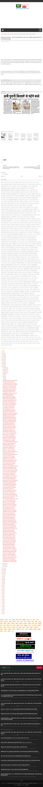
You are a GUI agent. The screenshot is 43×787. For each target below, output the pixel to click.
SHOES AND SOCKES (10, 316)
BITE (29, 201)
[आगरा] (18, 620)
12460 (5, 182)
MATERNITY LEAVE (34, 266)
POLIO (31, 289)
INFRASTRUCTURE (16, 253)
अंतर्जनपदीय (16, 339)
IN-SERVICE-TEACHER (30, 251)
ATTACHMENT (22, 195)
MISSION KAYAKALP (27, 270)
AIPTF (28, 188)
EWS (34, 234)
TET (11, 327)
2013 (3, 572)
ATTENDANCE (38, 195)
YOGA (5, 339)
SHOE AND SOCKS (31, 314)
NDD (18, 276)
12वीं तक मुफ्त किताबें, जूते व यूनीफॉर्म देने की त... (9, 423)
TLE (18, 327)
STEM (30, 320)
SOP (2, 320)
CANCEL (32, 207)
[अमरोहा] (8, 620)
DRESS (21, 228)
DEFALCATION (3, 224)
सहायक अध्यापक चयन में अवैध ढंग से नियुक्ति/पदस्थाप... (10, 471)
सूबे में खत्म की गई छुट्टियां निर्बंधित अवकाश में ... (9, 396)
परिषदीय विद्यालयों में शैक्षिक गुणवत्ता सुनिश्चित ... (9, 530)
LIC (1, 262)
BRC (17, 203)
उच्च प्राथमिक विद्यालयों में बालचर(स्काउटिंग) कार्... (9, 410)
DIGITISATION (3, 226)
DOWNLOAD (12, 228)
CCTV (23, 209)
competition (8, 216)
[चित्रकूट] (41, 621)
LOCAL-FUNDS (13, 262)
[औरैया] (35, 620)
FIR (15, 239)
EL (18, 232)
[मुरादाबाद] (15, 627)
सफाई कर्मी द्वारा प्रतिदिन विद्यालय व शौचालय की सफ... (10, 417)
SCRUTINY (13, 310)
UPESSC (10, 331)
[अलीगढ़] (15, 620)
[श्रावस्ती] (15, 629)
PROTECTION (31, 295)
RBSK (31, 297)
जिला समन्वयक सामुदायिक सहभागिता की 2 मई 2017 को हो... (10, 498)
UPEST (14, 331)
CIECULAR (38, 211)
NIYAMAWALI (13, 278)
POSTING (34, 289)
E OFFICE (36, 228)
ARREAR (29, 193)
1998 (3, 593)
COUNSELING (3, 220)
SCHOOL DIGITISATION (35, 306)
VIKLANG (36, 335)
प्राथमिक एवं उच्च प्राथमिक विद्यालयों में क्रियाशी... (9, 443)
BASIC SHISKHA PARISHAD (34, 199)
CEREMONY (35, 209)
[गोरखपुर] (30, 621)
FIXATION (22, 239)
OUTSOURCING (17, 283)
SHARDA (21, 312)
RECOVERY (12, 299)
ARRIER (37, 193)
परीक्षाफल (27, 341)
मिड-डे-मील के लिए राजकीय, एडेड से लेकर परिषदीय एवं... (10, 494)
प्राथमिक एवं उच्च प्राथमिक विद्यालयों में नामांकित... (9, 514)
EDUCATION (27, 230)
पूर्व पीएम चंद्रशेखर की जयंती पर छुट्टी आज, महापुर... (9, 540)
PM (18, 287)
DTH (30, 228)
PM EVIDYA (31, 287)
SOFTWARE (39, 318)
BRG (19, 203)
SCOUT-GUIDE (37, 308)
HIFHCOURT (7, 247)
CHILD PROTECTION (24, 211)
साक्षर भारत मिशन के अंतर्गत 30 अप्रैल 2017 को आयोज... (10, 470)
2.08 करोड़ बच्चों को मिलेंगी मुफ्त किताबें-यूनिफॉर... (9, 538)
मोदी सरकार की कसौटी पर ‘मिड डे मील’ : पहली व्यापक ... (10, 468)
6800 (2, 184)
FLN (26, 239)
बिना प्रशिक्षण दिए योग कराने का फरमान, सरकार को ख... (10, 393)
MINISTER (7, 270)
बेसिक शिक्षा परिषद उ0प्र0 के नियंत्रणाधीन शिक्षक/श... (10, 560)
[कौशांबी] (19, 621)
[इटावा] (21, 620)
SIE (30, 316)
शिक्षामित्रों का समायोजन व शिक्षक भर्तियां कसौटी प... (9, 437)
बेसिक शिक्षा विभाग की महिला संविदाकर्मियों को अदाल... (10, 467)
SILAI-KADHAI (38, 316)
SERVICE (7, 312)
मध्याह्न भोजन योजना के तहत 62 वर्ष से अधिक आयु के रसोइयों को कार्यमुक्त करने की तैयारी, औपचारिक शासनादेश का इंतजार (19, 713)
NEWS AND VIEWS (25, 276)
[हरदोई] (10, 631)
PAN (31, 283)
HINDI (26, 247)
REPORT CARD (15, 301)
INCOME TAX (36, 251)
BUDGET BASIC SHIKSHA (9, 205)
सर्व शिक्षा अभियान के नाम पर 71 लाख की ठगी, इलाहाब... (10, 561)
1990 (3, 602)
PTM (37, 295)
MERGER (39, 268)
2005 (3, 583)
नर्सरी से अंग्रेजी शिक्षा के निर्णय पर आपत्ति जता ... (9, 545)
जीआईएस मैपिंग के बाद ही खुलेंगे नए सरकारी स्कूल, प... (10, 510)
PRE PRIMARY (22, 291)
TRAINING (37, 327)
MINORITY (11, 270)
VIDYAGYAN (17, 335)
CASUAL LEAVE (12, 209)
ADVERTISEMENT (4, 188)
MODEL (20, 272)
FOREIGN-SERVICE (30, 239)
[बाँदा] (12, 625)
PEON (28, 285)
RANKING (20, 297)
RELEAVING (28, 299)
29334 (17, 182)
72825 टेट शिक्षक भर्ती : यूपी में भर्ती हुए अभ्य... (9, 407)
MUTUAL (12, 274)
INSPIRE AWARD (3, 255)
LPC (25, 262)
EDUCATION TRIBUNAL (33, 230)
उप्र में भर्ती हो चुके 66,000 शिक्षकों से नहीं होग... (9, 406)
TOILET (23, 327)
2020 (3, 362)
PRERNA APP (38, 291)
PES (39, 285)
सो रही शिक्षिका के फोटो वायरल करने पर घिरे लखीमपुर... (10, 511)
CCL (20, 209)
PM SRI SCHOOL (17, 289)
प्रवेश (7, 343)
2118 (3, 350)
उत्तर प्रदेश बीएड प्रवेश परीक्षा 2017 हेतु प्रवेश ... (9, 440)
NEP (21, 276)
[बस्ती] (5, 625)
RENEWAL (6, 301)
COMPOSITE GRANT (4, 218)
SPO (14, 320)
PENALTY (21, 285)
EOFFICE (25, 234)
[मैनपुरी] (21, 627)
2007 (3, 580)
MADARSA (2, 264)
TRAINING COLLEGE (4, 329)
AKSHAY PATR (32, 188)
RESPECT (31, 301)
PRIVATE (21, 293)
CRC (14, 220)
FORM (35, 239)
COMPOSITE (33, 216)
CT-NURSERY (23, 220)
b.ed (14, 197)
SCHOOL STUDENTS (4, 308)
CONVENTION (33, 218)
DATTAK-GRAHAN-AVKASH (25, 222)
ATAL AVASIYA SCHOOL (9, 195)
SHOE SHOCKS (37, 314)
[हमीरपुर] (7, 631)
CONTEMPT (28, 218)
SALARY (12, 304)
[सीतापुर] (36, 629)
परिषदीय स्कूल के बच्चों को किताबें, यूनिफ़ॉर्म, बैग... (9, 544)
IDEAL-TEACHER (32, 249)
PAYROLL (17, 285)
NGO (30, 276)
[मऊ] (33, 625)
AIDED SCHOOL (23, 188)
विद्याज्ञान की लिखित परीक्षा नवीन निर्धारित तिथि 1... (9, 503)
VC (19, 333)
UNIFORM (36, 329)
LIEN (4, 262)
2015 (3, 569)
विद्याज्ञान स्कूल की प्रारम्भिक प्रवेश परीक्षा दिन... (9, 513)
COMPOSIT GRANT (26, 216)
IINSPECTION (18, 251)
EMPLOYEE (5, 234)
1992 (3, 600)
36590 (26, 182)
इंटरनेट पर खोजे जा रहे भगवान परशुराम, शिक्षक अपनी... (10, 403)
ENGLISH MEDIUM (15, 234)
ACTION (14, 186)
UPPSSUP (20, 331)
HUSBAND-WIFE (23, 249)
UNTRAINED (3, 331)
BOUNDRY (9, 203)
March (4, 563)
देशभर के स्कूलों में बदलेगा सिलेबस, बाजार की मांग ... (9, 491)
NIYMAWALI (18, 278)
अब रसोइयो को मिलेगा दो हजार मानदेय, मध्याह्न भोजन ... (10, 477)
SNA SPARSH (35, 318)
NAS (19, 274)
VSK (24, 337)
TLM (20, 327)
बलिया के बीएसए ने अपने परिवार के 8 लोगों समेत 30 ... (10, 427)
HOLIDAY (31, 247)
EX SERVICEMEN (38, 234)
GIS (25, 241)
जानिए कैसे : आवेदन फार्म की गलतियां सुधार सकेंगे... (9, 473)
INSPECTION (31, 253)
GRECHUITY (19, 243)
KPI (8, 260)
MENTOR (35, 268)
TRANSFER (17, 329)
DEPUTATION (22, 224)
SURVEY (36, 322)
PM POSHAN (36, 287)
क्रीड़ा (40, 339)
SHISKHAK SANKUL (17, 314)
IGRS (14, 251)
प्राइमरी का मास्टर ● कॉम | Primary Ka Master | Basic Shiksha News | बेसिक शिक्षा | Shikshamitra (22, 783)
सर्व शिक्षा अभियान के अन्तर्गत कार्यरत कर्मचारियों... (9, 457)
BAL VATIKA (25, 197)
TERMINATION (7, 327)
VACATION (13, 333)
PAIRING (28, 283)
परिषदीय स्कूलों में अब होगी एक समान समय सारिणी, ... (9, 426)
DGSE (32, 224)
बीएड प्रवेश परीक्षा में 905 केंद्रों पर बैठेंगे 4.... (8, 464)
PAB (21, 283)
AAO (27, 184)
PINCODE (10, 287)
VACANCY (9, 333)
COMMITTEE (3, 216)
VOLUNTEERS (18, 337)
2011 (3, 575)
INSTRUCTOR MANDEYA (23, 255)
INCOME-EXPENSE (4, 253)
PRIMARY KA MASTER (15, 293)
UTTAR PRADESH (3, 333)
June (3, 376)
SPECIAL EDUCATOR (9, 320)
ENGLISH (9, 234)
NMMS (22, 278)
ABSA (40, 184)
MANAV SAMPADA (34, 264)
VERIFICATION (25, 333)
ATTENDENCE (3, 197)
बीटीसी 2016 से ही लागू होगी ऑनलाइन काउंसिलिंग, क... (10, 521)
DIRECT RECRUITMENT (22, 226)
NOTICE (36, 278)
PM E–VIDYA (26, 287)
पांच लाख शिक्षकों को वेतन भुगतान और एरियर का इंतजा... (10, 383)
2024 (3, 356)
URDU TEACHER (33, 331)
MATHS (2, 268)
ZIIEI (10, 339)
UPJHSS (17, 331)
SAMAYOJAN (25, 304)
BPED (13, 203)
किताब (33, 339)
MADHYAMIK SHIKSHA (9, 264)
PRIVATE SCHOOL (26, 293)
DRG (23, 228)
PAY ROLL (9, 285)
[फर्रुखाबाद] (22, 623)
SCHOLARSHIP (15, 306)
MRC (32, 272)
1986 (3, 605)
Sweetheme (27, 784)
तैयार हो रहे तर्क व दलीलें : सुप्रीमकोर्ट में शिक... (9, 381)
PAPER (34, 283)
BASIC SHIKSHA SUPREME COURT (23, 199)
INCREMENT (10, 253)
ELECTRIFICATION (36, 232)
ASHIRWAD (3, 195)
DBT (30, 222)
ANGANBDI (27, 190)
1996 (3, 596)
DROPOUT (27, 228)
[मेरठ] (18, 627)
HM (28, 247)
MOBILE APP (16, 272)
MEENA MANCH (26, 268)
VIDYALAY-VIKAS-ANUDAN (24, 335)
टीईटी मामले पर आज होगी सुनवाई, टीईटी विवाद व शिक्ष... (10, 420)
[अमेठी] (11, 620)
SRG (23, 320)
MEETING (31, 268)
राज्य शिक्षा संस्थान (29, 343)
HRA (17, 249)
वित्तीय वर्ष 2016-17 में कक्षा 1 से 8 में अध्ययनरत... (9, 450)
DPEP (18, 228)
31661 (23, 182)
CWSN (10, 222)
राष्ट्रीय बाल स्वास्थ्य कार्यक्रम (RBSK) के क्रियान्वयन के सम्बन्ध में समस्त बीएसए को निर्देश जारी (15, 765)
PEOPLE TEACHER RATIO (34, 285)
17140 (14, 182)
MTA (5, 274)
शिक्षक (2, 345)
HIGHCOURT (12, 247)
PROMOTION (32, 293)
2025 (3, 355)
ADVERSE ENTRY (34, 186)
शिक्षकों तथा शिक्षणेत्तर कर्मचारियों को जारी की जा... (9, 411)
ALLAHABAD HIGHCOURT (5, 190)
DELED (13, 224)
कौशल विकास (36, 339)
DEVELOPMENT (27, 224)
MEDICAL (11, 268)
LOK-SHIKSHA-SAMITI (20, 262)
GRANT (6, 243)
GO (27, 241)
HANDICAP (39, 243)
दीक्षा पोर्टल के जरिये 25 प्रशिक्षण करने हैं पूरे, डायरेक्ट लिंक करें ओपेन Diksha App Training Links (16, 742)
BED (8, 201)
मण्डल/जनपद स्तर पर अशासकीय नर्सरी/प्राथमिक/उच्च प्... (10, 454)
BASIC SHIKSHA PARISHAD (13, 199)
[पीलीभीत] (10, 623)
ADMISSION (25, 186)
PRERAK (34, 291)
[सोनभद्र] (3, 631)
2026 (3, 353)
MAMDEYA (28, 264)
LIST (6, 262)
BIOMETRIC (21, 201)
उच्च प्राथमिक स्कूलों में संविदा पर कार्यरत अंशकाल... (9, 487)
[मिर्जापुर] (6, 627)
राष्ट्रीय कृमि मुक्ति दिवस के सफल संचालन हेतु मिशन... (10, 484)
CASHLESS (36, 207)
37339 (29, 182)
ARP (26, 193)
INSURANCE (29, 255)
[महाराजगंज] (41, 625)
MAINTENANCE (23, 264)
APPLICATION (8, 193)
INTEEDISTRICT (35, 255)
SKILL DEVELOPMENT (4, 318)
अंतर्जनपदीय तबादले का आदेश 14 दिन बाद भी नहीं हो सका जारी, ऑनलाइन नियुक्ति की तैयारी (14, 769)
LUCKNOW (28, 262)
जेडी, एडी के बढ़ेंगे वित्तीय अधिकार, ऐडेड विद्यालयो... (9, 463)
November (4, 369)
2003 (3, 586)
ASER (39, 193)
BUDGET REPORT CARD (24, 205)
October (4, 370)
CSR (17, 220)
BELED (15, 201)
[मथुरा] (36, 625)
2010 (3, 576)
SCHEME (10, 306)
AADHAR (18, 184)
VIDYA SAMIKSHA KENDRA (5, 335)
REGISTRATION (23, 299)
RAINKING (14, 297)
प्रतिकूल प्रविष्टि (3, 343)
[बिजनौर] (23, 625)
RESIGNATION (26, 301)
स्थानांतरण (10, 345)
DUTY (33, 228)
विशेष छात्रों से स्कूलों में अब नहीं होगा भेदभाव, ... (9, 488)
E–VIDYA (7, 230)
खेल (1, 341)
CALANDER (24, 207)
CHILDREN (30, 211)
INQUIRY (26, 253)
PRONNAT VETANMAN (12, 295)
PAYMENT (13, 285)
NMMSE (26, 278)
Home (2, 34)
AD (17, 186)
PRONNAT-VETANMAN (20, 295)
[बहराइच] (9, 625)
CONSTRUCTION (23, 218)
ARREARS (33, 193)
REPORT (10, 301)
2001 (3, 589)
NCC (4, 276)
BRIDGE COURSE (24, 203)
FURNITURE (14, 241)
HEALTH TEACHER (38, 245)
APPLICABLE (3, 193)
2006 (3, 582)
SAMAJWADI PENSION (18, 304)
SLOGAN (10, 318)
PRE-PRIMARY (27, 291)
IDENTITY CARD (3, 251)
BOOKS (5, 34)
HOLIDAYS (36, 247)
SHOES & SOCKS (3, 316)
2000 (3, 590)
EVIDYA (31, 234)
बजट (13, 343)
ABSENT (6, 186)
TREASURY (21, 329)
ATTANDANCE (27, 195)
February (4, 564)
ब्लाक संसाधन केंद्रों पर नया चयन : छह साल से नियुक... (10, 550)
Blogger (19, 784)
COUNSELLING (9, 220)
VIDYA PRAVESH (30, 333)
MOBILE (11, 272)
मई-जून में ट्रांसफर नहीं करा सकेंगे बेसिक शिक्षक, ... (9, 554)
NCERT (7, 276)
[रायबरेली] (29, 627)
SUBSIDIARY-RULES (13, 322)
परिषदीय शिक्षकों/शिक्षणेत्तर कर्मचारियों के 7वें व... (9, 453)
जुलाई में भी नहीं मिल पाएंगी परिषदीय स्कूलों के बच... (9, 401)
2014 (3, 570)
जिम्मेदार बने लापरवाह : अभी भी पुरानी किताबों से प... (9, 493)
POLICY (28, 289)
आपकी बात (23, 339)
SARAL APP (39, 304)
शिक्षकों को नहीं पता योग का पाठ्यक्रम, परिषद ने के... (9, 404)
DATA (19, 222)
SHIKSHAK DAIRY (38, 312)
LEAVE (36, 260)
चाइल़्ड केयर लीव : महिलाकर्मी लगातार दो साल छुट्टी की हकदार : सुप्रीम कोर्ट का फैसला (14, 746)
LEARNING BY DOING (15, 260)
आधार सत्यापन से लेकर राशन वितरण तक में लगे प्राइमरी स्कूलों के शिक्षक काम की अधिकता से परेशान (16, 755)
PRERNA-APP (3, 293)
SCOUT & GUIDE (18, 308)
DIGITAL (38, 224)
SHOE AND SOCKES (24, 314)
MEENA (15, 268)
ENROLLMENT (21, 234)
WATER (27, 337)
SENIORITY (3, 312)
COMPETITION (13, 216)
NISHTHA (8, 278)
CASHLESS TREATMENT (5, 209)
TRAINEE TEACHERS (31, 327)
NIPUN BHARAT (3, 278)
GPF (35, 241)
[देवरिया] (6, 623)
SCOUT (13, 308)
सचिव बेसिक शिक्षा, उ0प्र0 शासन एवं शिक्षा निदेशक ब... (10, 414)
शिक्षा (4, 345)
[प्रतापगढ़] (14, 623)
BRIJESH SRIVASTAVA (31, 203)
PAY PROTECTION (4, 285)
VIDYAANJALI (13, 335)
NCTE (16, 276)
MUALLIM (8, 274)
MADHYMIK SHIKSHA (17, 264)
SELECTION (29, 310)
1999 (3, 592)
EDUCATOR (12, 232)
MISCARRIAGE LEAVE (19, 270)
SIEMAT (33, 316)
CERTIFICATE (3, 211)
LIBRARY (39, 260)
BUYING (17, 207)
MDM (5, 268)
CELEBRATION (27, 209)
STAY (27, 320)
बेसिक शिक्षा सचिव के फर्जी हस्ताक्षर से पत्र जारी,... (9, 391)
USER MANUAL (39, 331)
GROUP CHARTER (25, 243)
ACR (11, 186)
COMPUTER (10, 218)
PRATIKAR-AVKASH (9, 291)
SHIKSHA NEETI (32, 312)
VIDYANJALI (32, 335)
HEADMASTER (19, 245)
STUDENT (2, 322)
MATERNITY (28, 266)
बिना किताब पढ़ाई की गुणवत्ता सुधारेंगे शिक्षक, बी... (9, 517)
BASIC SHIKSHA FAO (4, 199)
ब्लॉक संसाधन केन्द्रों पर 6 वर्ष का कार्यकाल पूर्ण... (9, 558)
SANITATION (30, 304)
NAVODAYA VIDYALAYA (31, 274)
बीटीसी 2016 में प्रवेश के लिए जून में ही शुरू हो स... (9, 518)
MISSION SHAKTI (4, 272)
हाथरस (12, 631)
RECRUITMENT (17, 299)
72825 (11, 184)
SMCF (31, 318)
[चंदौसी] (37, 621)
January (4, 566)
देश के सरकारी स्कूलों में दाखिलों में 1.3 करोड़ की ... (9, 535)
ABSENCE (2, 186)
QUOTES (6, 297)
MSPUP (2, 274)
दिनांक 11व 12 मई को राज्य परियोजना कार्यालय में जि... (10, 433)
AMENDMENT (17, 190)
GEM (18, 241)
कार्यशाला (30, 339)
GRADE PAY (39, 241)
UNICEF (33, 329)
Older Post (40, 176)
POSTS (38, 289)
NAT (21, 274)
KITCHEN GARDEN (4, 260)
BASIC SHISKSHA (4, 201)
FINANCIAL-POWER (11, 239)
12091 (2, 182)
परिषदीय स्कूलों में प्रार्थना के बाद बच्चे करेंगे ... (8, 444)
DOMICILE (7, 228)
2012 (3, 573)
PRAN (4, 291)
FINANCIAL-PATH (4, 239)
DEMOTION (17, 224)
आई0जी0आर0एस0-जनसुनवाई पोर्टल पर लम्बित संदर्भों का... (10, 413)
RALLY (17, 297)
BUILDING (30, 205)
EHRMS (16, 232)
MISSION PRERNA (34, 270)
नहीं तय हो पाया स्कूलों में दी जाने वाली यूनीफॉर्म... (9, 507)
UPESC (7, 331)
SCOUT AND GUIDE (25, 308)
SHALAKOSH (17, 312)
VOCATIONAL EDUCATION (11, 337)
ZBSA (8, 339)
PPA (1, 291)
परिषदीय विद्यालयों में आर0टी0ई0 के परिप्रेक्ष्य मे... (9, 534)
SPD (4, 320)
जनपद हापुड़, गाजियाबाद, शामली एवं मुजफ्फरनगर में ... (9, 527)
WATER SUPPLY (31, 337)
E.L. (10, 230)
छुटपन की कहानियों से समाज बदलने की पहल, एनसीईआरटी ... (10, 480)
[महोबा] (2, 627)
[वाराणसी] (7, 629)
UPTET (26, 331)
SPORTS (20, 320)
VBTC (17, 333)
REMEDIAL (2, 301)
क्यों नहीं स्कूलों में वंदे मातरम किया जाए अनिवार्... (9, 531)
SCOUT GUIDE (31, 308)
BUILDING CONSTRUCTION (5, 207)
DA (12, 222)
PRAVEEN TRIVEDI (16, 291)
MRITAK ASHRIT (36, 272)
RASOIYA (24, 297)
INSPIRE (35, 253)
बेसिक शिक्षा (24, 343)
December (4, 367)
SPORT (17, 320)
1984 (3, 606)
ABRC (37, 184)
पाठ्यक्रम (31, 341)
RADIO (10, 297)
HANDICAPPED (8, 245)
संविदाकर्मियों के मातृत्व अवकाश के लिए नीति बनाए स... (9, 481)
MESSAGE (2, 270)
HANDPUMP (14, 245)
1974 (3, 610)
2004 (3, 585)
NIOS (35, 276)
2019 (3, 363)
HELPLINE (2, 247)
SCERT (7, 306)
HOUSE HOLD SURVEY (4, 249)
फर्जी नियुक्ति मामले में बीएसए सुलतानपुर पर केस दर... (9, 520)
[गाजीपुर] (23, 621)
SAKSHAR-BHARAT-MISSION (5, 304)
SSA (25, 320)
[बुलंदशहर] (27, 625)
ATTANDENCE (33, 195)
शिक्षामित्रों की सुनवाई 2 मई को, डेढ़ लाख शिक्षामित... (9, 397)
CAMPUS (28, 207)
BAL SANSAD (20, 197)
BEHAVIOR (11, 201)
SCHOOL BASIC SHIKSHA (26, 306)
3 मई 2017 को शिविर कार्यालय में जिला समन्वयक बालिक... (10, 441)
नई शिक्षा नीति (17, 341)
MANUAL (24, 266)
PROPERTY (26, 295)
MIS (14, 270)
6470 (35, 182)
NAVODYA (37, 274)
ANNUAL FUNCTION (33, 190)
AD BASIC (20, 186)
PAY (36, 283)
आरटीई (27, 339)
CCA (15, 209)
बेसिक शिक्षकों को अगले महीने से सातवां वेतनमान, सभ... (10, 555)
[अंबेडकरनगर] (4, 620)
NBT (2, 276)
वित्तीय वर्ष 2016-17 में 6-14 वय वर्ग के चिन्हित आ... (9, 501)
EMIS (2, 234)
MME (8, 272)
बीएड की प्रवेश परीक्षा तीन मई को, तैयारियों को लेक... (9, 390)
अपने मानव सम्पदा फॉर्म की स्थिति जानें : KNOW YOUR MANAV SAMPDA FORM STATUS (15, 737)
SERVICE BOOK (11, 312)
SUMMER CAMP (19, 322)
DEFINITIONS (9, 224)
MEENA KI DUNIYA (20, 268)
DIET (34, 224)
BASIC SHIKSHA (34, 197)
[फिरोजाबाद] (27, 623)
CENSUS (31, 209)
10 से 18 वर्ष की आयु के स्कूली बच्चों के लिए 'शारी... (9, 500)
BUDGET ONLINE (16, 205)
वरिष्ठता (36, 343)
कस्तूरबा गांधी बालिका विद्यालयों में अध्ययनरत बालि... (9, 515)
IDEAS (37, 249)
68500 (5, 184)
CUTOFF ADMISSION (4, 222)
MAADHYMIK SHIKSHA (37, 262)
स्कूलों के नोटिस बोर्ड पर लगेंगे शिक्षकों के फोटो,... (9, 447)
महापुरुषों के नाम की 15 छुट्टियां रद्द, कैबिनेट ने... (9, 448)
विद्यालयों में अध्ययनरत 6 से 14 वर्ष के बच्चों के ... (9, 434)
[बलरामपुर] (41, 623)
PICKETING (6, 287)
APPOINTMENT (14, 193)
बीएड (18, 343)
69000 (8, 184)
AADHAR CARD (23, 184)
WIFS (36, 337)
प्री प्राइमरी (10, 343)
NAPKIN (16, 274)
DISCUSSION (38, 226)
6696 (38, 182)
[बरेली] (37, 623)
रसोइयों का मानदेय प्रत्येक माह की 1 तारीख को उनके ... (10, 504)
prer (31, 291)
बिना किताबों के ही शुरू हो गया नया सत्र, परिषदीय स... (9, 541)
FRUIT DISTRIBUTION (4, 241)
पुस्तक (37, 341)
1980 (3, 609)
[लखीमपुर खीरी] (38, 627)
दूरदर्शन (14, 341)
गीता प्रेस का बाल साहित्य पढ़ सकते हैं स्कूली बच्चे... (9, 478)
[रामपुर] (25, 627)
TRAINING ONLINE (12, 329)
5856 (31, 182)
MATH (39, 266)
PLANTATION (15, 287)
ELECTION (21, 232)
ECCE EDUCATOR (16, 230)
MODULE (29, 272)
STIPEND (33, 320)
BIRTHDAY (26, 201)
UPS (23, 331)
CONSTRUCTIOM (16, 218)
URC (29, 331)
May (3, 377)
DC (35, 222)
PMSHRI (22, 289)
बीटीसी (21, 343)
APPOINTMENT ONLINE (21, 193)
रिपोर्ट (33, 343)
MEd (8, 268)
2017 (3, 366)
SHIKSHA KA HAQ (26, 312)
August (4, 373)
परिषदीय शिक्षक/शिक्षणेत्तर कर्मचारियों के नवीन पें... (9, 430)
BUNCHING (13, 207)
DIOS (11, 226)
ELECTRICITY (30, 232)
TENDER (2, 327)
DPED (15, 228)
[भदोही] (30, 625)
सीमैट (7, 345)
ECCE (12, 230)
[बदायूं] (34, 623)
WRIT (2, 339)
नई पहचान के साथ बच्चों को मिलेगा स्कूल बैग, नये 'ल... (9, 461)
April (4, 379)
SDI (16, 310)
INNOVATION (22, 253)
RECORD (8, 299)
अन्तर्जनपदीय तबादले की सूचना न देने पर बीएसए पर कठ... (10, 548)
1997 (3, 595)
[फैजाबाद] (31, 623)
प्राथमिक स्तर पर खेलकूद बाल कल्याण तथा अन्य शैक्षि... (10, 557)
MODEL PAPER (24, 272)
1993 (3, 599)
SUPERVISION (25, 322)
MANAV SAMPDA (4, 266)
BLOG (34, 201)
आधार (20, 339)
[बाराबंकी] (19, 625)
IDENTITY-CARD (10, 251)
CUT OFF (35, 220)
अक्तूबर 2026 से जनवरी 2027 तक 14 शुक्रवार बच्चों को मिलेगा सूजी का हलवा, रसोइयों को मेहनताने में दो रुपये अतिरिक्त (19, 709)
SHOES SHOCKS (24, 316)
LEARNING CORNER (23, 260)
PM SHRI (2, 289)
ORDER (6, 283)
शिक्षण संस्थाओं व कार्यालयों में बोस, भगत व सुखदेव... (9, 438)
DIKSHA (8, 226)
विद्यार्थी (39, 343)
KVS (10, 260)
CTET (26, 220)
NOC (33, 278)
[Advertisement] (21, 19)
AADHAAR (14, 184)
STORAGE (37, 320)
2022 (3, 359)
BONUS (37, 201)
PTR (39, 295)
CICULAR (34, 211)
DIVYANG (2, 228)
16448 (11, 182)
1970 (3, 613)
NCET (10, 276)
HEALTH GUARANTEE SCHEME (30, 245)
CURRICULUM (30, 220)
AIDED (19, 188)
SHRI (28, 316)
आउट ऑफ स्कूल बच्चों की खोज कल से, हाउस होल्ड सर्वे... (10, 384)
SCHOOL (19, 306)
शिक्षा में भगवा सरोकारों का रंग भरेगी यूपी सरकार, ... (9, 474)
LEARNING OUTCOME (30, 260)
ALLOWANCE (12, 190)
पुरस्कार (34, 341)
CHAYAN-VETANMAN (17, 211)
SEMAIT (40, 310)
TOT (26, 327)
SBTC (4, 306)
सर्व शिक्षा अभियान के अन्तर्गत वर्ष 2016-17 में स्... (9, 428)
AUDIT (7, 197)
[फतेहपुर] (18, 623)
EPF (28, 234)
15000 (8, 182)
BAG (16, 197)
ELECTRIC (25, 232)
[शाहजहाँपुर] (11, 629)
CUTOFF (39, 220)
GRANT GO (10, 243)
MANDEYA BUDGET (15, 266)
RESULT (34, 301)
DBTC (33, 222)
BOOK (2, 203)
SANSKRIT (34, 304)
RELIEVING (32, 299)
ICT (28, 249)
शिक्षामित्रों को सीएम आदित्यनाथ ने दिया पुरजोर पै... (9, 537)
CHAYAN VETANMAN (9, 211)
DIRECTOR (29, 226)
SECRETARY (20, 310)
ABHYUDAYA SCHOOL (32, 184)
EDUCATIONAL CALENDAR (5, 232)
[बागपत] (15, 625)
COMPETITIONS (19, 216)
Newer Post (3, 176)
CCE (18, 209)
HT (19, 249)
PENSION (24, 285)
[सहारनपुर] (28, 629)
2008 (3, 579)
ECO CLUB (22, 230)
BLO (32, 201)
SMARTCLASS (24, 318)
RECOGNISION (35, 297)
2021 (3, 360)
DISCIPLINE (33, 226)
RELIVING (37, 299)
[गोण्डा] (26, 621)
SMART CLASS (19, 318)
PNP (25, 289)
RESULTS (38, 301)
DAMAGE (15, 222)
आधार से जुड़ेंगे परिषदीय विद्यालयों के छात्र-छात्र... (9, 508)
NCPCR (13, 276)
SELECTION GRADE (35, 310)
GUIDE (30, 243)
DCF (37, 222)
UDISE (30, 329)
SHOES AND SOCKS (18, 316)
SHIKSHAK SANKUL (4, 314)
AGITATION (13, 188)
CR (12, 220)
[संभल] (24, 629)
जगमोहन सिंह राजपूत (6, 341)
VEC (21, 333)
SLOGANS (14, 318)
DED (40, 222)
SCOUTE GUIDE (3, 310)
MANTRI (20, 266)
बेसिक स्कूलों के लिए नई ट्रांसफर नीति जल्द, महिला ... (9, 386)
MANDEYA (9, 266)
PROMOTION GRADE (4, 295)
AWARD (11, 197)
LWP (32, 262)
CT (19, 220)
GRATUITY (15, 243)
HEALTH (23, 245)
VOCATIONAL (3, 337)
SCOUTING (9, 310)
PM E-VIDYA (22, 287)
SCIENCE (10, 308)
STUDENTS (7, 322)
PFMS (2, 287)
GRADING (2, 243)
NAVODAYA (25, 274)
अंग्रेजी (13, 339)
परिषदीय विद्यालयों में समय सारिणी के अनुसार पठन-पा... (10, 431)
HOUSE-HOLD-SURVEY (12, 249)
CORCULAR (38, 218)
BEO (18, 201)
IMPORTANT (24, 251)
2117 (3, 352)
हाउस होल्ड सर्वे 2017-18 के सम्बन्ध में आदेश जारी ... (9, 387)
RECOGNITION (3, 299)
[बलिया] (2, 625)
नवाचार (21, 341)
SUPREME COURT (31, 322)
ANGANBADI (23, 190)
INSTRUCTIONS (10, 255)
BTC (38, 203)
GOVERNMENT (31, 241)
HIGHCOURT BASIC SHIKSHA (19, 247)
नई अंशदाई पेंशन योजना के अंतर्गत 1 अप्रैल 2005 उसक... (10, 528)
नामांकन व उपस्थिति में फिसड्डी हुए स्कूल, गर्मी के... (9, 483)
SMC (28, 318)
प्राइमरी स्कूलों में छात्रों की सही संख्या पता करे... (9, 424)
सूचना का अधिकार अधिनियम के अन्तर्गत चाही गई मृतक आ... (10, 451)
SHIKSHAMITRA (10, 314)
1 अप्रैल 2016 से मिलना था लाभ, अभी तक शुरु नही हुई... (10, 380)
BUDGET (2, 205)
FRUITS (10, 241)
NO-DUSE (29, 278)
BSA (36, 203)
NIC (32, 276)
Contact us (40, 667)
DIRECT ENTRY (15, 226)
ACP (9, 186)
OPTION (2, 283)
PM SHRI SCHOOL (8, 289)
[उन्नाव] (29, 620)
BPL (15, 203)
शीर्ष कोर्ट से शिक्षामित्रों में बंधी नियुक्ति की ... (8, 394)
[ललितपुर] (3, 629)
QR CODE (2, 297)
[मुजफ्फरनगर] (11, 627)
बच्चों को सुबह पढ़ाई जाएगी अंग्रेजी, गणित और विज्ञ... (9, 421)
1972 (3, 612)
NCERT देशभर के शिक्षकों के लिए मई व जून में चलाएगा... (10, 490)
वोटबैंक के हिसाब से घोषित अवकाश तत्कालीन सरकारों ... (10, 551)
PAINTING (24, 283)
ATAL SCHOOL (16, 195)
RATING (28, 297)
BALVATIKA (29, 197)
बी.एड (16, 343)
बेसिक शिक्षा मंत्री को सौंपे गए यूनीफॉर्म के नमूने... (9, 524)
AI (16, 188)
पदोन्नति (24, 341)
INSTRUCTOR (16, 255)
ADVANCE (29, 186)
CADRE (21, 207)
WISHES (39, 337)
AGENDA (9, 188)
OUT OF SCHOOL (11, 283)
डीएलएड (11, 341)
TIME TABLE (15, 327)
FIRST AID (18, 239)
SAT (1, 306)
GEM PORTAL (22, 241)
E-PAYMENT (3, 230)
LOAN (9, 262)
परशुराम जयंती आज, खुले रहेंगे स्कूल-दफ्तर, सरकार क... (10, 400)
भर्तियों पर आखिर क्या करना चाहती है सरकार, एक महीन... (10, 460)
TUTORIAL (26, 329)
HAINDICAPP (34, 243)
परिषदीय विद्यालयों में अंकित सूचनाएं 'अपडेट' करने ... (9, 458)
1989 (3, 603)
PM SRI (13, 289)
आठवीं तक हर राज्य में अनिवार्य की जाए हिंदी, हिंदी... (9, 547)
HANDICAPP (3, 245)
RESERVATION (20, 301)
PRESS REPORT (8, 293)
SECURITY (24, 310)
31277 (20, 182)
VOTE (22, 337)
